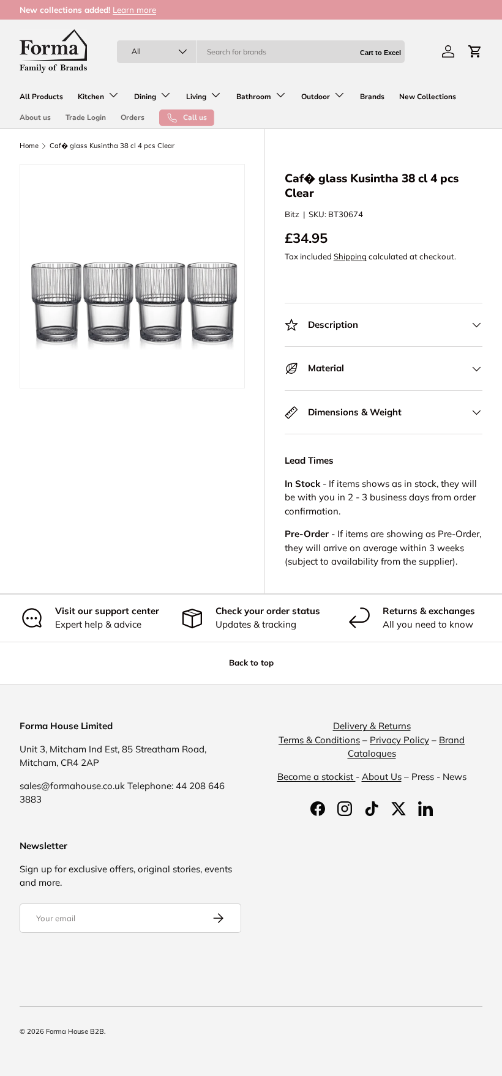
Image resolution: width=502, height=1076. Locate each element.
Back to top (251, 662)
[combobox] (260, 51)
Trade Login (86, 117)
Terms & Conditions (319, 740)
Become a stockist (316, 776)
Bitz (292, 214)
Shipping (350, 256)
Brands (372, 97)
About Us (382, 776)
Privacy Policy (399, 740)
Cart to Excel (380, 52)
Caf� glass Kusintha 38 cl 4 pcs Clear (112, 146)
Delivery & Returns (372, 726)
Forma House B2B (75, 1031)
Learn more (134, 9)
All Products (41, 97)
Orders (132, 117)
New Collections (427, 97)
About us (35, 117)
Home (29, 146)
